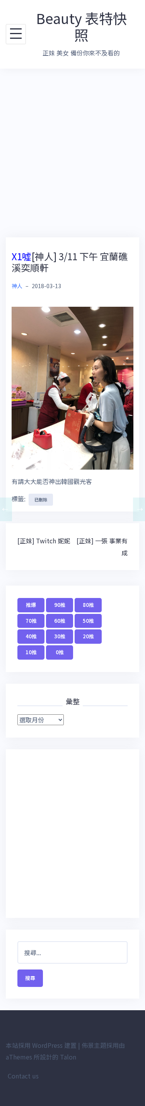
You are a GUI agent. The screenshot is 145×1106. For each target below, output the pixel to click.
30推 (59, 636)
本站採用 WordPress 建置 (41, 1045)
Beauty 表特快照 (81, 26)
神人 (17, 286)
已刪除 (40, 499)
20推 (88, 636)
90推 (59, 604)
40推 (31, 636)
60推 (59, 620)
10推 (31, 652)
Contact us (23, 1075)
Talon (68, 1056)
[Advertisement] (72, 153)
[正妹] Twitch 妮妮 (43, 540)
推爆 (31, 604)
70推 (31, 620)
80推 (88, 604)
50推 (88, 620)
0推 (60, 652)
